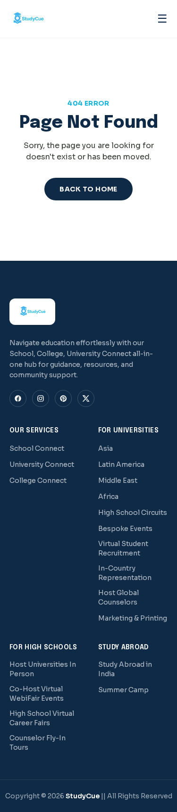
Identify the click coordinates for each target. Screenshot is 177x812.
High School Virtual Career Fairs (41, 718)
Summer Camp (123, 690)
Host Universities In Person (42, 669)
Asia (105, 448)
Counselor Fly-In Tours (37, 743)
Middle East (117, 480)
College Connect (38, 480)
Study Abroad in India (125, 669)
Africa (108, 496)
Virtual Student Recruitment (123, 548)
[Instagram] (40, 398)
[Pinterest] (63, 398)
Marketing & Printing (132, 618)
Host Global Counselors (118, 597)
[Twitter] (85, 398)
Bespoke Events (125, 528)
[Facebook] (17, 398)
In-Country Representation (125, 573)
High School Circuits (132, 512)
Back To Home (88, 189)
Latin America (121, 464)
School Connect (36, 448)
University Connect (41, 464)
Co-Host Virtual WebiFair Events (36, 694)
